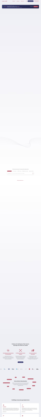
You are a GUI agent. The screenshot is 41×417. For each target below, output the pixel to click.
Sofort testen (35, 6)
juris (15, 377)
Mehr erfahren (31, 6)
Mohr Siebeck (28, 388)
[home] (4, 1)
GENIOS (24, 377)
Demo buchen (36, 1)
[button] (14, 1)
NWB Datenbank (9, 379)
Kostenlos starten (30, 1)
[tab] (9, 171)
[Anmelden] (26, 1)
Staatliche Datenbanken (6, 382)
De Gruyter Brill (21, 389)
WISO (8, 386)
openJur (33, 385)
